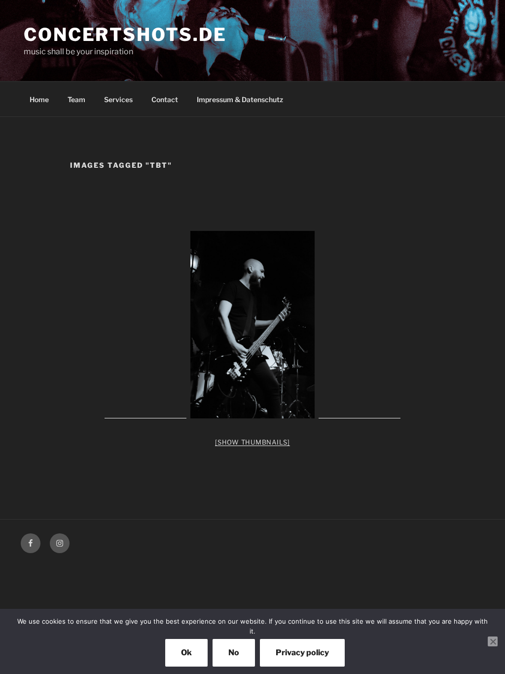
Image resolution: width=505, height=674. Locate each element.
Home (39, 99)
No (233, 652)
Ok (186, 652)
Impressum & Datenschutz (240, 99)
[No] (493, 641)
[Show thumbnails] (252, 442)
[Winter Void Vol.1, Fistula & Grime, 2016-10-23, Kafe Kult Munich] (252, 324)
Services (118, 99)
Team (76, 99)
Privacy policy (302, 652)
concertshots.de (125, 34)
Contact (164, 99)
